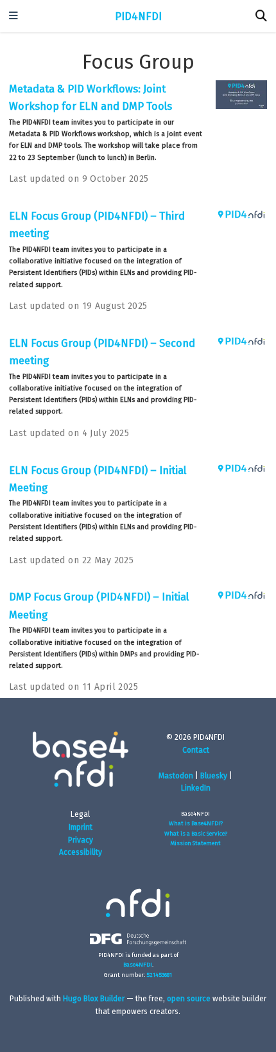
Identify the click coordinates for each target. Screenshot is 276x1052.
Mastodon (176, 775)
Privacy (80, 840)
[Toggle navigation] (13, 16)
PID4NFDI (138, 16)
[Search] (261, 16)
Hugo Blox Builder (94, 998)
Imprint (80, 827)
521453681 (159, 974)
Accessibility (80, 852)
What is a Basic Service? (195, 833)
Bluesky (213, 775)
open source (189, 998)
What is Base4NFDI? (196, 823)
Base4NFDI (137, 964)
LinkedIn (196, 788)
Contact (195, 750)
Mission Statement (195, 842)
